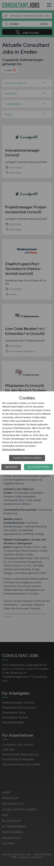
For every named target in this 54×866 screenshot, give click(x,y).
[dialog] (27, 433)
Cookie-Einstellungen (27, 458)
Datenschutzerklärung (13, 449)
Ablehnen (11, 467)
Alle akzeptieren (38, 467)
